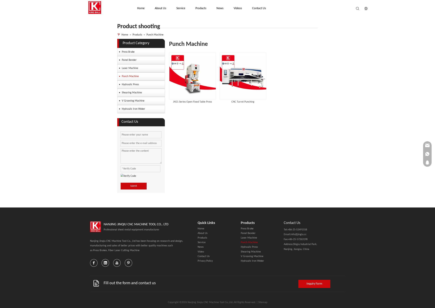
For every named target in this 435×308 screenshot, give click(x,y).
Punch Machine (130, 76)
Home (141, 8)
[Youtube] (117, 263)
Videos (238, 8)
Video (201, 251)
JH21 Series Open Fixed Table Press (192, 102)
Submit (133, 186)
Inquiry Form (314, 283)
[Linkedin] (105, 263)
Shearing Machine (132, 92)
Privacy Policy (205, 261)
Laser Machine (130, 68)
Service (180, 8)
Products (200, 8)
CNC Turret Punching (242, 102)
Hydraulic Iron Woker (133, 109)
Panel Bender (129, 60)
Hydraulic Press (130, 84)
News (219, 8)
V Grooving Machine (133, 100)
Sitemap (262, 302)
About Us (160, 8)
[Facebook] (94, 263)
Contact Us (259, 8)
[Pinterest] (128, 263)
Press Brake (128, 52)
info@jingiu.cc (299, 234)
